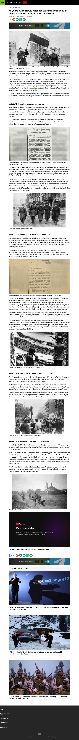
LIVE (25, 2)
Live (1, 709)
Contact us (4, 718)
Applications (5, 714)
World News (16, 7)
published (34, 96)
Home (10, 7)
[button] (10, 19)
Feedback (4, 723)
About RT (3, 727)
